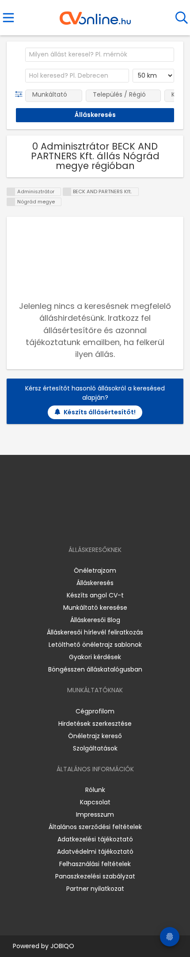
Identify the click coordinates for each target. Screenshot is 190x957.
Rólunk (95, 789)
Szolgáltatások (95, 748)
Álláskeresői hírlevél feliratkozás (95, 632)
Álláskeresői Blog (95, 619)
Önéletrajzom (95, 570)
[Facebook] (74, 524)
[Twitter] (117, 524)
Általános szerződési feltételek (95, 826)
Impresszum (95, 814)
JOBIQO (62, 946)
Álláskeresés (95, 582)
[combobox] (99, 55)
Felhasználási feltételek (95, 863)
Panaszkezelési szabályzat (95, 876)
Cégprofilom (95, 711)
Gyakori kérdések (95, 657)
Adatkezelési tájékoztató (95, 839)
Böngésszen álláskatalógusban (95, 669)
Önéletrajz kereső (95, 736)
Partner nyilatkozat (95, 888)
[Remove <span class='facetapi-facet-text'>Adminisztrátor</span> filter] (11, 191)
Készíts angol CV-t (95, 595)
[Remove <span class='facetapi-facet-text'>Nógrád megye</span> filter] (11, 202)
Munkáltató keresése (95, 607)
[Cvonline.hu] (95, 15)
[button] (20, 94)
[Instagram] (89, 524)
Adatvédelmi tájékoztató (95, 851)
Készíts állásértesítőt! (100, 412)
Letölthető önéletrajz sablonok (95, 644)
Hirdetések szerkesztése (95, 723)
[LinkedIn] (104, 524)
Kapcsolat (95, 802)
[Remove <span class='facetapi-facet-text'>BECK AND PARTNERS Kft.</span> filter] (67, 191)
